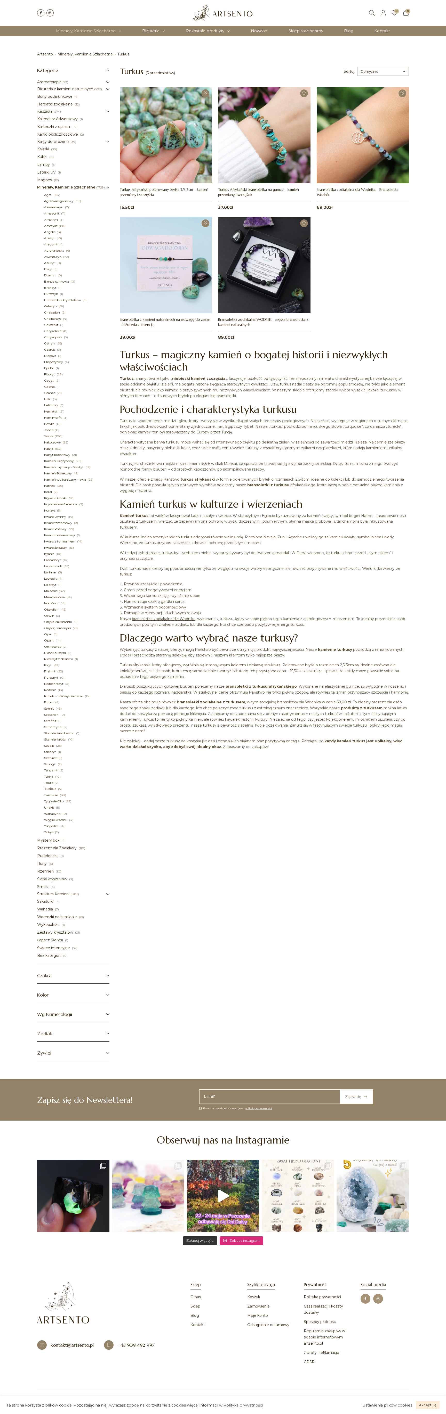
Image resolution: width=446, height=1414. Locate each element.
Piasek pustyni (55, 653)
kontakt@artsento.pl (72, 1345)
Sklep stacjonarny (306, 30)
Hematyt (51, 411)
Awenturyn (53, 257)
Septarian (51, 715)
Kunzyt (50, 510)
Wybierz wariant (166, 302)
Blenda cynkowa (57, 281)
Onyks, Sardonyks (58, 628)
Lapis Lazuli (53, 566)
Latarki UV (47, 172)
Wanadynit (52, 814)
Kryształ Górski (55, 498)
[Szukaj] (372, 13)
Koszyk (253, 1297)
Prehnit (50, 671)
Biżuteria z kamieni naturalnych (65, 89)
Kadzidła (44, 111)
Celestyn (51, 306)
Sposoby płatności (320, 1321)
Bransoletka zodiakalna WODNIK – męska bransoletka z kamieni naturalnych (263, 322)
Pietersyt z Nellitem (59, 659)
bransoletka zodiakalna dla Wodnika (163, 618)
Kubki (42, 156)
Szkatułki (45, 901)
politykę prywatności (258, 1108)
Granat (50, 393)
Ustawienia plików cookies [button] (387, 1405)
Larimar (50, 572)
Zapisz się (353, 1096)
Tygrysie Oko (54, 801)
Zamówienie (258, 1306)
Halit (48, 399)
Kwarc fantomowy (58, 523)
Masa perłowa (55, 597)
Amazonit (52, 213)
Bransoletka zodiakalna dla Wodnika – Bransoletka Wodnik (358, 192)
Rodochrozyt (54, 684)
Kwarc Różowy (55, 529)
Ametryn (51, 219)
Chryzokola (53, 331)
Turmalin (51, 795)
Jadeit (49, 430)
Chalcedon (52, 312)
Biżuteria (151, 30)
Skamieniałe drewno (59, 733)
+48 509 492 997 (136, 1345)
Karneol (50, 486)
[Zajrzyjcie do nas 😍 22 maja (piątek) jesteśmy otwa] (223, 1196)
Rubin (49, 702)
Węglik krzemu (56, 820)
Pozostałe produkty (205, 30)
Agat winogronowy (59, 201)
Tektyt (49, 776)
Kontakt (382, 30)
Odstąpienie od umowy (268, 1324)
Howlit (49, 424)
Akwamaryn (54, 207)
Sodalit (49, 745)
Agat (48, 195)
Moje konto (257, 1315)
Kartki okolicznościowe (58, 134)
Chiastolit (51, 325)
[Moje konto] (383, 13)
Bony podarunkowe (55, 96)
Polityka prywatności (322, 1297)
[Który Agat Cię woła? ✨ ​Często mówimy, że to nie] (298, 1196)
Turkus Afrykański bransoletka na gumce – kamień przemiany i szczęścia (258, 192)
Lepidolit (51, 578)
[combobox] (383, 71)
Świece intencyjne (54, 948)
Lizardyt (50, 585)
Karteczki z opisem (55, 126)
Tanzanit (51, 770)
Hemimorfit (53, 418)
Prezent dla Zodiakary (57, 848)
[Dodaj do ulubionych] (205, 93)
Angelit (50, 232)
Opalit (49, 640)
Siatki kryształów (52, 879)
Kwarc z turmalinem (60, 541)
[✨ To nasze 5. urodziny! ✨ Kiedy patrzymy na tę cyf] (373, 1196)
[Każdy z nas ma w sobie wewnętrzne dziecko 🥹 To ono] (148, 1196)
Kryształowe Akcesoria (61, 504)
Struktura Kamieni (53, 894)
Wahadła (45, 909)
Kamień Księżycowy (59, 461)
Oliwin (49, 616)
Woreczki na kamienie (57, 917)
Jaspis (49, 436)
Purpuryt (51, 677)
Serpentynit (53, 727)
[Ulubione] (394, 13)
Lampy (44, 164)
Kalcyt (49, 448)
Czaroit (50, 349)
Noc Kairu (51, 603)
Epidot (49, 368)
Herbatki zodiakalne (55, 104)
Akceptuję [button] (427, 1405)
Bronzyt (50, 288)
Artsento (45, 54)
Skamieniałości (55, 739)
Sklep (195, 1306)
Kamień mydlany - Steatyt (64, 467)
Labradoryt (53, 560)
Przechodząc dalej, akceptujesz (237, 1108)
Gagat (49, 380)
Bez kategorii (49, 955)
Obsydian (51, 609)
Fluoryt (50, 374)
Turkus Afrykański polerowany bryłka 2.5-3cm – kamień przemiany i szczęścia (164, 192)
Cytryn (49, 343)
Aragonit (51, 244)
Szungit (50, 764)
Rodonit (50, 690)
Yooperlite (51, 826)
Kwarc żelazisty (56, 547)
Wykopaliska (49, 924)
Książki (43, 149)
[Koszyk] (406, 13)
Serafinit (50, 721)
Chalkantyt (53, 318)
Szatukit (51, 758)
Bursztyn (51, 294)
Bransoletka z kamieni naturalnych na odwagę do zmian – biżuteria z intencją (165, 322)
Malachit (51, 591)
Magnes (45, 180)
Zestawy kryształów (55, 932)
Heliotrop (51, 405)
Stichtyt (50, 752)
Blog (348, 30)
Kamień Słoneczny (58, 473)
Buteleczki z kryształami (63, 300)
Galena (49, 387)
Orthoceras (53, 646)
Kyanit (49, 554)
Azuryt (49, 263)
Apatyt (49, 238)
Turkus (50, 789)
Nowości (259, 30)
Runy (42, 863)
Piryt (48, 665)
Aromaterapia (49, 82)
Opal (48, 634)
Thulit (49, 783)
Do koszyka (166, 172)
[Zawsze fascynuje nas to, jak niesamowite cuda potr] (73, 1196)
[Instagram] (50, 13)
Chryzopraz (53, 337)
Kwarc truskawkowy (60, 535)
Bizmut (50, 275)
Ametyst (51, 226)
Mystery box (48, 840)
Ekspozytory (54, 362)
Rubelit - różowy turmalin (64, 696)
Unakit (49, 807)
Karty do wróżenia (53, 141)
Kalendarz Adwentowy (58, 119)
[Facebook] (40, 13)
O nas (195, 1297)
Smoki (43, 886)
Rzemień (46, 871)
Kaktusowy (53, 442)
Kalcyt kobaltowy (57, 455)
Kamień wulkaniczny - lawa (65, 479)
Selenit (49, 708)
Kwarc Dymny (55, 517)
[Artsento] (223, 13)
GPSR (309, 1362)
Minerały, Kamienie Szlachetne (86, 30)
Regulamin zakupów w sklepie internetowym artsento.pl (324, 1337)
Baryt (48, 269)
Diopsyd (50, 356)
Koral (48, 492)
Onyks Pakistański (58, 622)
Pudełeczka (48, 855)
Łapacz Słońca (50, 940)
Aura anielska (54, 250)
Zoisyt (49, 832)
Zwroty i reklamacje (321, 1352)
